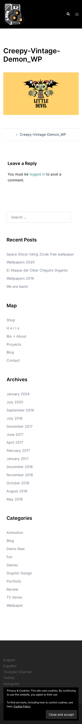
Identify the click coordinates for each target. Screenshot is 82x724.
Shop (11, 320)
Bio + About (16, 336)
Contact (13, 360)
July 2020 (15, 402)
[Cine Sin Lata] (14, 14)
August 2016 (17, 491)
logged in (37, 174)
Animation (15, 532)
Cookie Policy (22, 706)
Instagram (11, 683)
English (9, 660)
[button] (68, 14)
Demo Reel (15, 549)
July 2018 (15, 418)
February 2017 (18, 450)
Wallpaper (15, 605)
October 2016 (18, 483)
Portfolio (14, 581)
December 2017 (20, 426)
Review (12, 589)
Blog (10, 352)
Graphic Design (19, 573)
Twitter (9, 678)
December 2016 (20, 467)
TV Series (14, 597)
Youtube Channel (17, 672)
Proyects (14, 344)
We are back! (17, 286)
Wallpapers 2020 (21, 262)
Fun (9, 557)
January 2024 (18, 394)
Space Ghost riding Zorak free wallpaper (40, 254)
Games (12, 565)
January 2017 (18, 458)
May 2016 (15, 499)
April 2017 (15, 442)
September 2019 (20, 410)
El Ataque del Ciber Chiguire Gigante (37, 270)
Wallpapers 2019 (20, 278)
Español (9, 666)
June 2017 (15, 434)
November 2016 (20, 475)
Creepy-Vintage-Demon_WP (43, 134)
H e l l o (13, 328)
